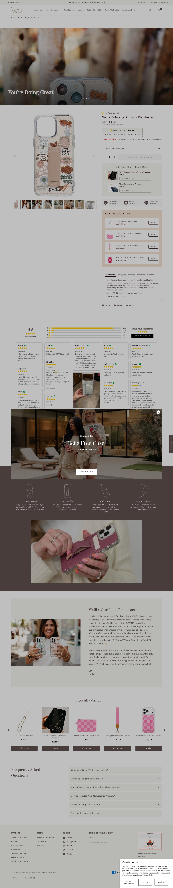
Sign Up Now (86, 471)
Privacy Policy (148, 875)
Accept (145, 882)
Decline (161, 882)
